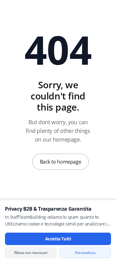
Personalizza (85, 252)
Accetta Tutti (58, 239)
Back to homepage (60, 161)
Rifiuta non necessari (31, 252)
